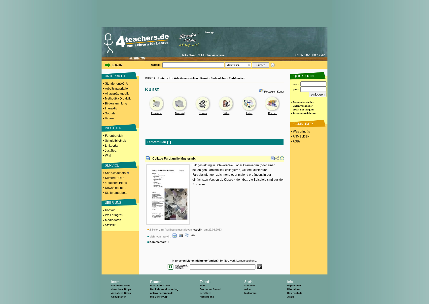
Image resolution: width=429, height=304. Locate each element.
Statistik (110, 225)
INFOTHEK (113, 128)
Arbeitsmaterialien (117, 88)
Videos (109, 118)
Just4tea (110, 150)
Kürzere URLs (114, 178)
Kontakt (110, 210)
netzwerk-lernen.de (161, 293)
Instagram (250, 293)
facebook (249, 285)
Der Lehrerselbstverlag (164, 289)
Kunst (204, 78)
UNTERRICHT (115, 76)
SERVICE (112, 165)
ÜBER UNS (113, 202)
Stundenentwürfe (116, 83)
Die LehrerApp (159, 296)
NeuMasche (207, 296)
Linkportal (111, 145)
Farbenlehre (218, 78)
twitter (248, 289)
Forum (203, 113)
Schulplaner (118, 296)
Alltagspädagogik (117, 93)
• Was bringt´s (300, 131)
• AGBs (295, 141)
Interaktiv (111, 108)
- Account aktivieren (303, 113)
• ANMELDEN (300, 136)
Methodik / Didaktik (118, 98)
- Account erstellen (302, 102)
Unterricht (165, 78)
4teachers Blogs (116, 183)
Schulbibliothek (115, 140)
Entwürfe (156, 113)
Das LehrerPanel (160, 285)
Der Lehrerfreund (210, 289)
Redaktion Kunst (274, 91)
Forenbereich (114, 135)
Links (249, 113)
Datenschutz (294, 293)
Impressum (294, 285)
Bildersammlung (116, 103)
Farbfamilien (237, 78)
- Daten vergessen (302, 105)
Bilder (226, 113)
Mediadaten (113, 220)
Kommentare (157, 241)
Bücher (272, 113)
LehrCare (205, 293)
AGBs (290, 296)
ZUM (202, 285)
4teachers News (121, 293)
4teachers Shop (120, 285)
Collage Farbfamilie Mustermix (174, 158)
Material (179, 113)
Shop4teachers (115, 173)
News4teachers (115, 188)
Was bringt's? (114, 215)
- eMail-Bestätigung (302, 109)
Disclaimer (293, 289)
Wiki (108, 155)
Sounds (110, 113)
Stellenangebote (116, 193)
